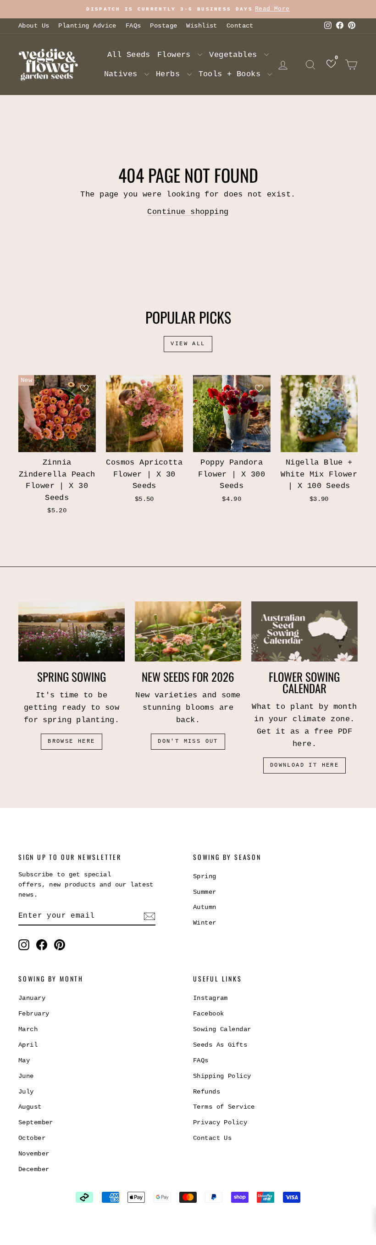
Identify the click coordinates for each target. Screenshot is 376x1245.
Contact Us (212, 1138)
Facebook (208, 1013)
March (28, 1029)
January (31, 998)
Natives (123, 74)
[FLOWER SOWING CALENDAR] (304, 631)
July (26, 1091)
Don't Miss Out (188, 741)
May (24, 1060)
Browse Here (71, 741)
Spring (204, 876)
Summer (204, 892)
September (35, 1122)
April (28, 1045)
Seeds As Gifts (220, 1045)
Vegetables (235, 54)
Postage (163, 25)
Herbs (170, 74)
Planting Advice (87, 25)
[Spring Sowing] (71, 631)
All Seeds (128, 54)
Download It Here (304, 765)
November (33, 1153)
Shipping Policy (222, 1076)
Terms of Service (224, 1106)
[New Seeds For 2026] (188, 631)
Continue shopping (187, 212)
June (26, 1076)
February (33, 1013)
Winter (204, 922)
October (31, 1138)
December (33, 1169)
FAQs (133, 25)
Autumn (204, 907)
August (30, 1106)
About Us (33, 25)
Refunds (206, 1091)
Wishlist (201, 25)
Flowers (176, 54)
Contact (240, 25)
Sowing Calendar (222, 1029)
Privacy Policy (220, 1122)
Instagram (210, 998)
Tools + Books (232, 74)
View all (188, 344)
